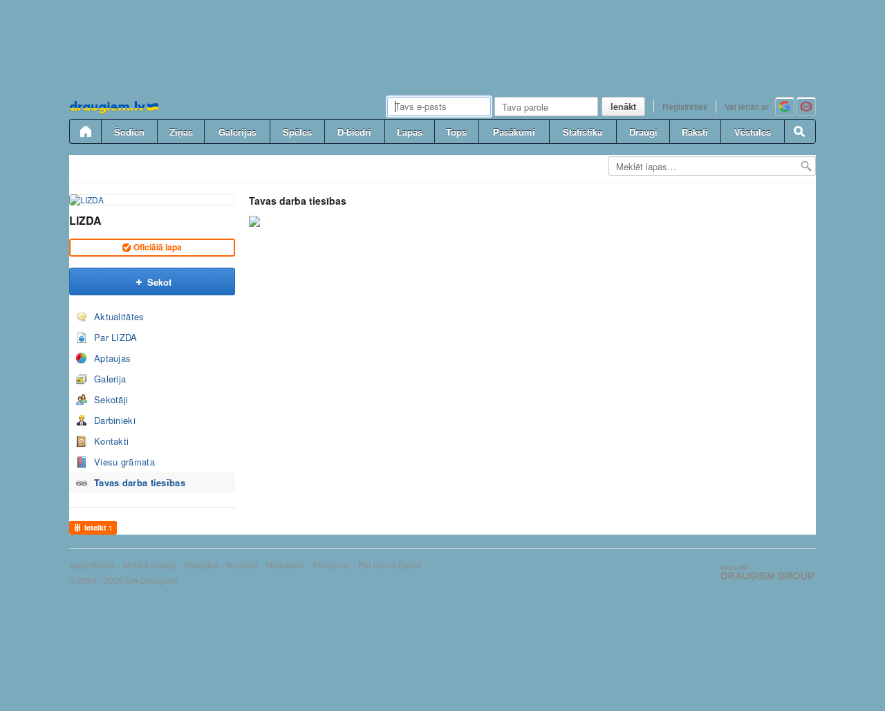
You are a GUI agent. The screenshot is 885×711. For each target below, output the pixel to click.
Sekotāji (111, 399)
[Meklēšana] (800, 131)
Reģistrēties (684, 106)
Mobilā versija (149, 565)
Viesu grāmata (124, 461)
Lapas (409, 131)
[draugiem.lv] (85, 131)
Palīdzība (201, 565)
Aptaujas (112, 357)
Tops (456, 131)
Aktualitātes (119, 316)
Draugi (643, 131)
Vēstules (752, 131)
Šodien (129, 131)
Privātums (331, 565)
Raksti (695, 131)
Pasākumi (514, 131)
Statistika (582, 131)
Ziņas (181, 131)
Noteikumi (285, 565)
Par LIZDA (116, 337)
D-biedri (354, 131)
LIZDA (85, 220)
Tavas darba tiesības (139, 482)
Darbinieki (115, 420)
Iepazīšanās (92, 565)
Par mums (377, 565)
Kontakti (111, 440)
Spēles (297, 131)
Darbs (409, 565)
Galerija (110, 378)
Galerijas (237, 131)
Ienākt (623, 106)
